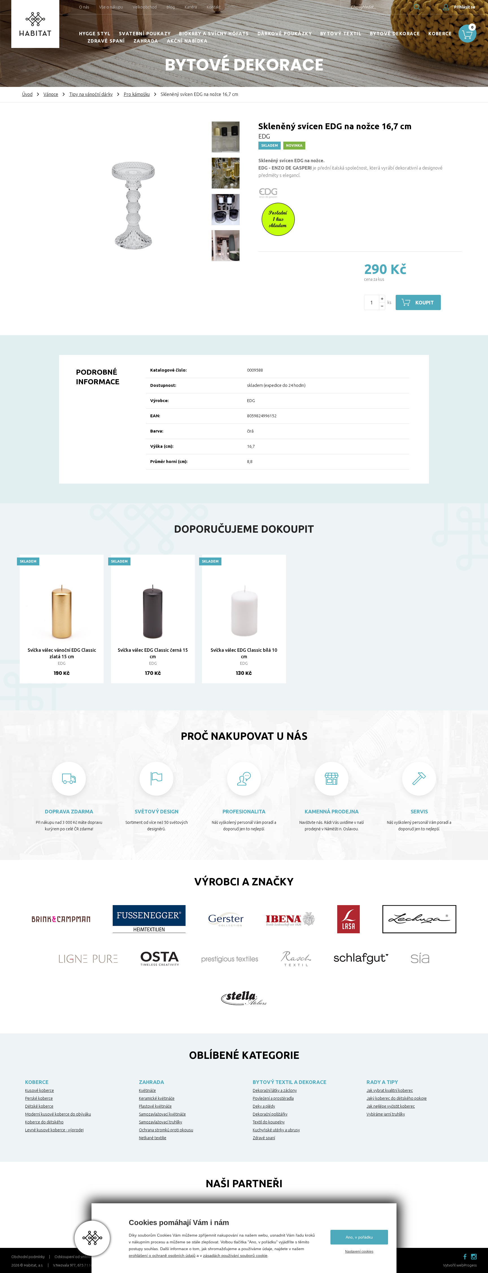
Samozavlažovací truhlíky (160, 1122)
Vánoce (50, 94)
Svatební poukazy (145, 33)
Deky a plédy (264, 1106)
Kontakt (214, 7)
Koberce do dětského (44, 1122)
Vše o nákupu (111, 7)
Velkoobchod (145, 7)
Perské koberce (39, 1098)
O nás (84, 7)
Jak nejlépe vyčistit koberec (391, 1106)
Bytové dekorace (395, 33)
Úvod (27, 94)
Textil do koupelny (269, 1122)
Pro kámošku (137, 94)
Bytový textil (340, 33)
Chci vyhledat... (363, 7)
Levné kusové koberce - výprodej (54, 1130)
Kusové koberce (39, 1090)
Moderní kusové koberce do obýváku (58, 1114)
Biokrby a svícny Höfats (214, 33)
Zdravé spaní (106, 40)
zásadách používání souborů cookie (235, 1255)
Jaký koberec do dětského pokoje (397, 1098)
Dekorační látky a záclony (275, 1090)
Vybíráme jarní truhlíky (386, 1114)
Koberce (440, 33)
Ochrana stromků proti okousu (166, 1130)
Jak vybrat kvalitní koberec (390, 1090)
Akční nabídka (187, 40)
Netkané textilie (152, 1138)
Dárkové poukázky (285, 33)
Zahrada (146, 40)
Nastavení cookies (359, 1252)
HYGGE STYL (94, 33)
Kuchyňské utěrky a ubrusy (276, 1130)
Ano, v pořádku (359, 1237)
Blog (171, 7)
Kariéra (191, 7)
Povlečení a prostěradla (273, 1098)
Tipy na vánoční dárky (91, 94)
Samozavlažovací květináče (162, 1114)
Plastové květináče (155, 1106)
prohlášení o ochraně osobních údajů (162, 1255)
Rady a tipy (382, 1082)
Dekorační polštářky (270, 1114)
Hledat (417, 7)
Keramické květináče (157, 1098)
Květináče (147, 1090)
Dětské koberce (39, 1106)
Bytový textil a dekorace (289, 1082)
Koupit (424, 302)
